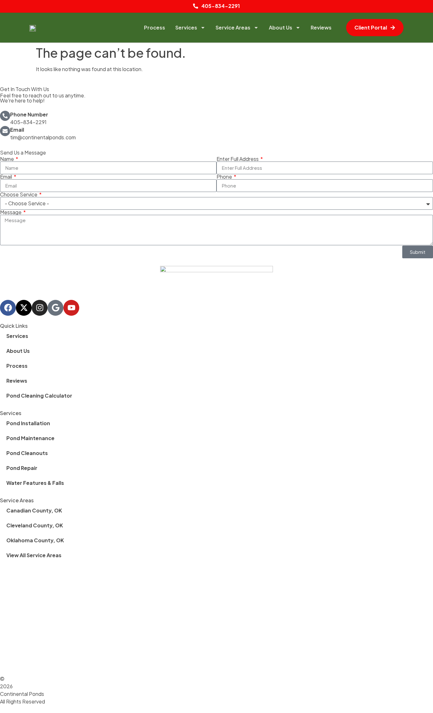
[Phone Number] (5, 116)
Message (11, 212)
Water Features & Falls (35, 482)
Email (17, 129)
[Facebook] (8, 308)
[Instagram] (40, 308)
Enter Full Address (238, 159)
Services (186, 27)
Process (154, 27)
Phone (225, 176)
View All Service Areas (33, 555)
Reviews (321, 27)
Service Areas (233, 27)
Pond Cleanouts (27, 453)
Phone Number (29, 114)
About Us (280, 27)
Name (7, 159)
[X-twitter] (24, 308)
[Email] (5, 131)
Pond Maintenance (30, 438)
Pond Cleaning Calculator (39, 395)
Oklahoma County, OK (35, 540)
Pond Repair (21, 468)
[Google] (55, 308)
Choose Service (19, 194)
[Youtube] (71, 308)
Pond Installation (28, 423)
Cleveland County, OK (34, 525)
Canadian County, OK (34, 510)
